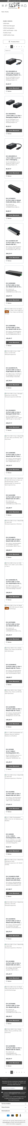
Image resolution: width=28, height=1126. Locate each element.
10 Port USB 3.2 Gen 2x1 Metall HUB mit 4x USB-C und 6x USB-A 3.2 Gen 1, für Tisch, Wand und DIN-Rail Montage (13, 286)
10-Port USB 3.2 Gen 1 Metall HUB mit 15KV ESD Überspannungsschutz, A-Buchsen (13, 540)
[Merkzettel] (19, 5)
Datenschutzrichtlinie (16, 1098)
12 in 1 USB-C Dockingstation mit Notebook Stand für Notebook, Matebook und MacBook (13, 752)
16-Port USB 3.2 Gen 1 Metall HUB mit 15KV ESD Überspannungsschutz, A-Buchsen (13, 964)
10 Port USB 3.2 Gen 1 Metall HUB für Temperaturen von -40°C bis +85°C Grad (13, 243)
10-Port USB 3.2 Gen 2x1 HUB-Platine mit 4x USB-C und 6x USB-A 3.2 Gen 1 (13, 582)
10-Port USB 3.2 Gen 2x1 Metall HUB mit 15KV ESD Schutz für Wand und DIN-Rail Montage (13, 625)
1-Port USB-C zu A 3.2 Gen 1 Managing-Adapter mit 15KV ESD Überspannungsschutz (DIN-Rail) (13, 159)
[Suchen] (6, 5)
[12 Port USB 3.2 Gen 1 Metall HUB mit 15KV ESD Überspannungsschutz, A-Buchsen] (14, 782)
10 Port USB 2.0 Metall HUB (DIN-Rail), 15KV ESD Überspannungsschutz (13, 201)
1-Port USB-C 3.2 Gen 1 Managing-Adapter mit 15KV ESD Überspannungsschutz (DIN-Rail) (13, 116)
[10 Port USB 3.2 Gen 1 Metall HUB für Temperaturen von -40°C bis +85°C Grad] (14, 231)
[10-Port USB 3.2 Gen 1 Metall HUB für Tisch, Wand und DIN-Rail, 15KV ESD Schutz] (14, 443)
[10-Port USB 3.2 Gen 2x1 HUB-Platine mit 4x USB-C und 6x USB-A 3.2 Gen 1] (14, 570)
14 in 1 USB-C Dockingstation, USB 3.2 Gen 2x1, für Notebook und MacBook (14, 837)
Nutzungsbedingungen (13, 1100)
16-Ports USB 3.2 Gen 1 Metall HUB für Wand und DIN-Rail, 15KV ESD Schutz (14, 1048)
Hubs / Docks (7, 21)
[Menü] (3, 5)
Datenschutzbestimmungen (14, 1092)
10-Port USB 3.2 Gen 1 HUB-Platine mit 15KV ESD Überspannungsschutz (13, 370)
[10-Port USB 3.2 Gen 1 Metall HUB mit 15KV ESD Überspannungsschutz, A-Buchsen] (14, 527)
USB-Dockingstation (8, 28)
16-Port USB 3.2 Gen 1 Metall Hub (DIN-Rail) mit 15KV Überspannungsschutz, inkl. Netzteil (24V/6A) (13, 879)
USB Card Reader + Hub (10, 30)
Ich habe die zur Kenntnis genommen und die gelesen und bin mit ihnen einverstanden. (14, 1094)
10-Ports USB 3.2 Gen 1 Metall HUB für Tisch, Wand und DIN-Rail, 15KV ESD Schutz (14, 667)
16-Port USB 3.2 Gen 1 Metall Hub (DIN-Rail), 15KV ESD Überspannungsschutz (13, 921)
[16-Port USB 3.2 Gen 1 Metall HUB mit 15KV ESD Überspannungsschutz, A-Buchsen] (14, 951)
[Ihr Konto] (22, 5)
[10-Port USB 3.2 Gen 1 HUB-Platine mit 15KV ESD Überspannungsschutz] (14, 358)
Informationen (6, 1110)
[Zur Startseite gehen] (14, 6)
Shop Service (5, 1107)
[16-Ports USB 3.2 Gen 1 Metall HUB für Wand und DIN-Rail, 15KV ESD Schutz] (14, 1036)
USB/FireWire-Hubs (8, 35)
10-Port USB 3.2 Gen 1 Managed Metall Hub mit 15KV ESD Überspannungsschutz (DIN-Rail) (14, 413)
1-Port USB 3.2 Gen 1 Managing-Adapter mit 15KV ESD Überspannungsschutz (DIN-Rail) (13, 74)
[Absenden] (24, 1088)
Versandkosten (6, 1122)
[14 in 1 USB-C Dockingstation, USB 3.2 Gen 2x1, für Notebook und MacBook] (14, 824)
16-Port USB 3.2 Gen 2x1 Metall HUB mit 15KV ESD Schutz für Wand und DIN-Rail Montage (13, 1006)
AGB (13, 1093)
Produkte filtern (15, 41)
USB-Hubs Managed (9, 25)
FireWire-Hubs (7, 32)
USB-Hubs (6, 23)
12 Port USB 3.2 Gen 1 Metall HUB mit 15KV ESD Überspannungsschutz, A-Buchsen (13, 794)
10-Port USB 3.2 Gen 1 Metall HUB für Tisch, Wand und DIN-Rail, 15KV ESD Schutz (13, 455)
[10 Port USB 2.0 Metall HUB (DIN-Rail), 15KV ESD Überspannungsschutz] (14, 188)
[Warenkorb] (25, 5)
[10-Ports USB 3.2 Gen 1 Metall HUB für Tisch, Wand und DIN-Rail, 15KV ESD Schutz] (14, 655)
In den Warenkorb (14, 88)
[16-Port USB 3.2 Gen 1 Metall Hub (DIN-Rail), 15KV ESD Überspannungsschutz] (14, 909)
